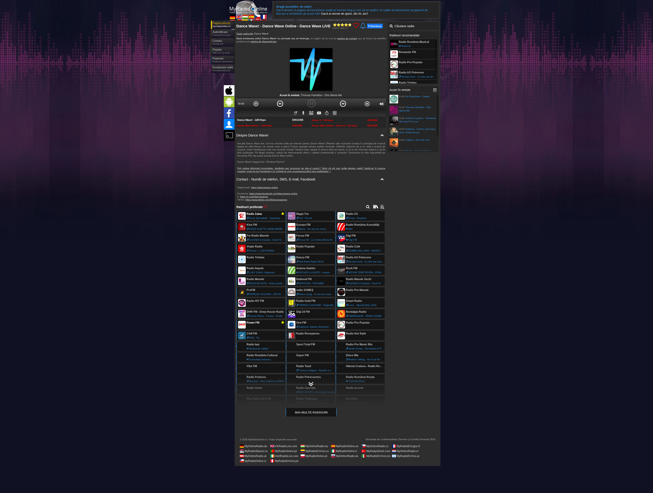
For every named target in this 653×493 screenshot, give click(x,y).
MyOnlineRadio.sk (347, 456)
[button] (256, 104)
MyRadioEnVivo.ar (408, 456)
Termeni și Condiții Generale (414, 439)
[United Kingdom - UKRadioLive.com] (238, 17)
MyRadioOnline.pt (286, 451)
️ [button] (327, 112)
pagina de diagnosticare (264, 41)
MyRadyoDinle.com (378, 451)
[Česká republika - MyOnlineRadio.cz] (257, 17)
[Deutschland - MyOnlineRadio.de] (232, 17)
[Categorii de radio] (375, 206)
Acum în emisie (399, 90)
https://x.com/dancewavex (254, 196)
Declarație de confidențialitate (381, 439)
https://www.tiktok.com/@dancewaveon (266, 199)
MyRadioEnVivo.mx (378, 456)
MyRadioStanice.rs (256, 451)
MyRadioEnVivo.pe (286, 461)
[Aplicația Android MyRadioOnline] (229, 101)
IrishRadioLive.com (286, 456)
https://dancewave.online (264, 187)
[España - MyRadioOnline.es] (251, 17)
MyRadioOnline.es (347, 446)
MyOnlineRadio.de (256, 446)
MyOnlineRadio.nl (407, 451)
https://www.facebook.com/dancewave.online (273, 193)
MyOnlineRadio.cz (377, 446)
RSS (433, 439)
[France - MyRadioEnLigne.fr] (264, 17)
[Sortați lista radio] (382, 206)
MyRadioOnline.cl (255, 461)
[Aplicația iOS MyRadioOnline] (229, 90)
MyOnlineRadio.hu (316, 446)
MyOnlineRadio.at (255, 456)
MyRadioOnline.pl (316, 456)
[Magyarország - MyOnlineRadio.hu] (245, 17)
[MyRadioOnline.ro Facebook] (229, 113)
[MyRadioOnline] (248, 6)
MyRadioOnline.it (346, 451)
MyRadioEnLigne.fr (408, 446)
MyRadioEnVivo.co (317, 451)
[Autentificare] (229, 124)
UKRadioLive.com (286, 446)
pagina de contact (347, 38)
